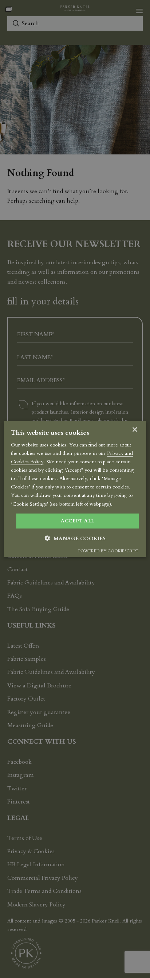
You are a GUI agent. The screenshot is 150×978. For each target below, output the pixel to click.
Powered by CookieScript (108, 551)
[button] (75, 538)
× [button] (134, 429)
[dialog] (75, 489)
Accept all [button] (77, 520)
